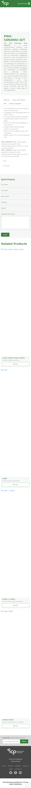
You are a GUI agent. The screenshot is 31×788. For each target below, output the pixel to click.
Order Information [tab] (18, 100)
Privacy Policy (15, 761)
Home (4, 766)
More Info (15, 364)
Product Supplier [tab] (15, 103)
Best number (5, 196)
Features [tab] (7, 100)
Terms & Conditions (15, 759)
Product (3, 208)
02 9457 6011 (23, 3)
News (11, 769)
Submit (5, 234)
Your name (4, 184)
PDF (5, 161)
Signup (24, 741)
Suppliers (18, 766)
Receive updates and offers (14, 738)
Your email (4, 190)
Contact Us (18, 769)
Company (4, 202)
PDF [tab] (5, 103)
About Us (26, 766)
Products (10, 766)
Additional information (8, 214)
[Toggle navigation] (29, 3)
